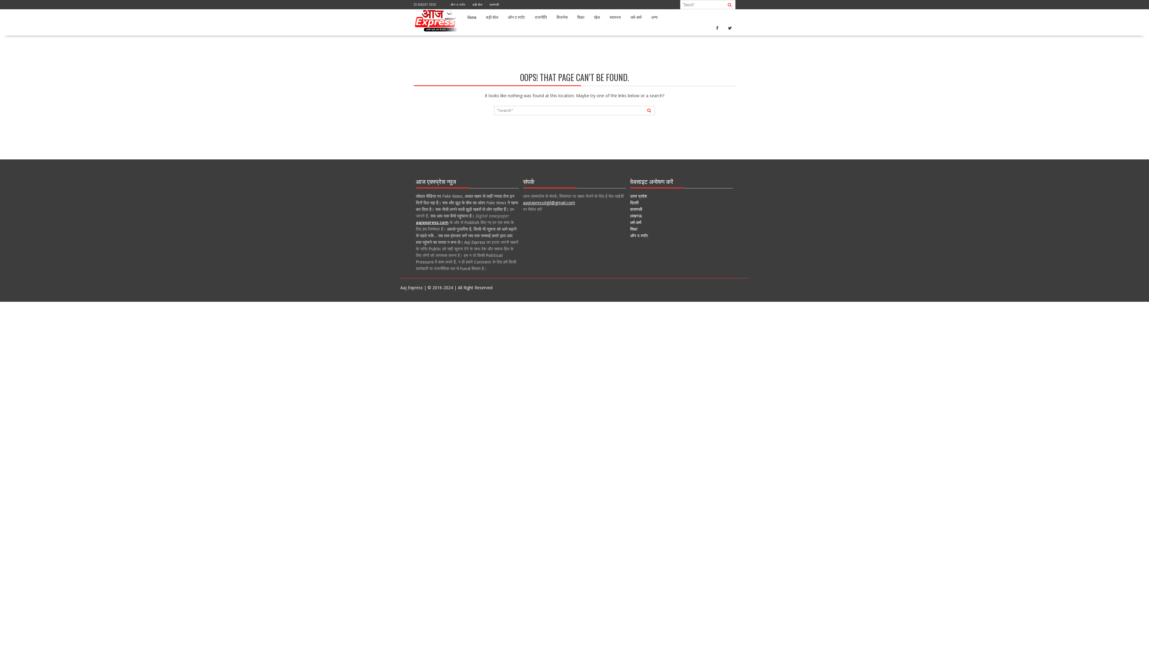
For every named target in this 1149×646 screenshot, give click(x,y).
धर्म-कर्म (636, 17)
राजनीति (541, 17)
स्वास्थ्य (615, 17)
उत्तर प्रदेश (638, 196)
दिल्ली (634, 202)
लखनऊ (636, 216)
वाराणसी (494, 4)
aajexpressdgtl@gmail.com (549, 202)
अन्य (654, 17)
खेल (597, 17)
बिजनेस (562, 17)
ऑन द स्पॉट (458, 4)
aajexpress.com (432, 222)
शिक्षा (580, 17)
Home (471, 17)
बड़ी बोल (477, 4)
